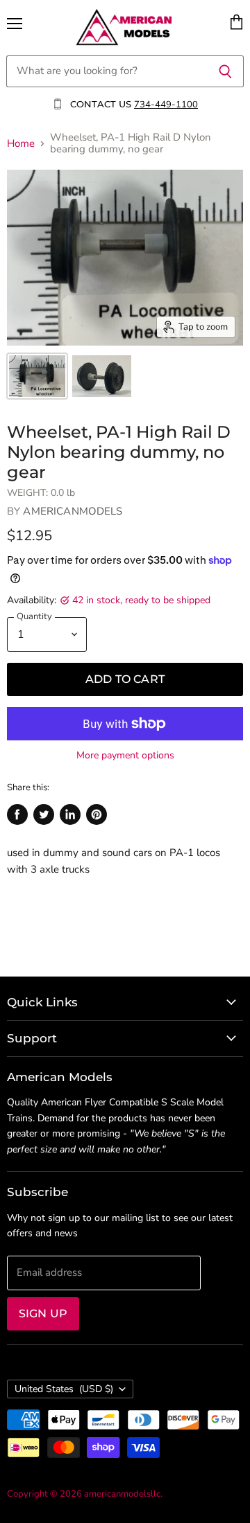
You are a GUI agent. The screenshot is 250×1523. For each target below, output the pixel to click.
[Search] (225, 71)
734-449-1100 (166, 104)
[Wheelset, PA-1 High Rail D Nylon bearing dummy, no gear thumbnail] (37, 376)
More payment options (125, 755)
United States (64, 1389)
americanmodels (72, 511)
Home (21, 144)
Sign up (43, 1313)
